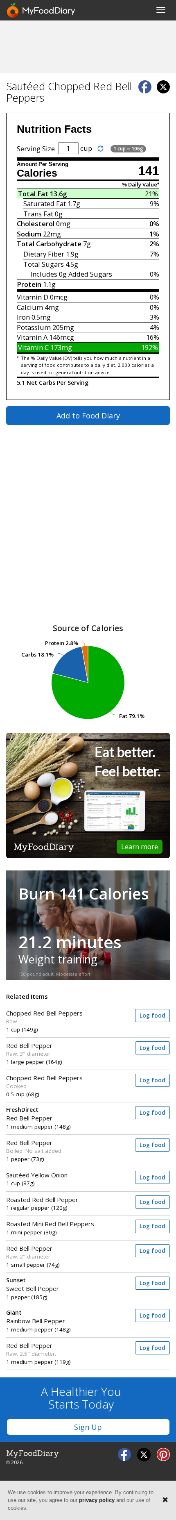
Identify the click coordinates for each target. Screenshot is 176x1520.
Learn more (139, 846)
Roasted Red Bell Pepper (42, 1199)
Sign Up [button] (88, 1427)
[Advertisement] (88, 46)
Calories (37, 173)
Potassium (34, 327)
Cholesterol (35, 223)
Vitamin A (32, 337)
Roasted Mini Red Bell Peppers (50, 1224)
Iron (23, 317)
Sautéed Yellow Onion (37, 1175)
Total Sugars (43, 264)
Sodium (29, 234)
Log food (152, 1015)
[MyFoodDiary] (41, 10)
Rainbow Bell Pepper (35, 1317)
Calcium (30, 307)
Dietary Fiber (43, 254)
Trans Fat (38, 213)
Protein (29, 284)
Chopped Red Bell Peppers (44, 1013)
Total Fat (33, 193)
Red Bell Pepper (29, 1045)
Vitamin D (32, 297)
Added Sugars (90, 274)
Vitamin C (33, 347)
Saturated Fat (44, 203)
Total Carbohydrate (49, 243)
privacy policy (97, 1500)
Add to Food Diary (88, 415)
